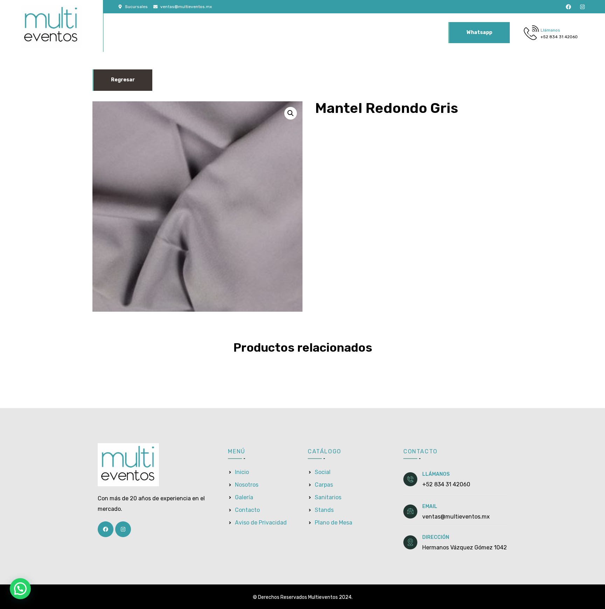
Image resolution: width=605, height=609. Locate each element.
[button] (290, 113)
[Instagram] (582, 6)
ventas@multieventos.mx (456, 516)
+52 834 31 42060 (559, 36)
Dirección (435, 537)
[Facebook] (568, 6)
